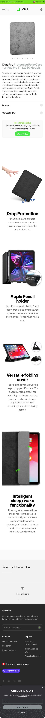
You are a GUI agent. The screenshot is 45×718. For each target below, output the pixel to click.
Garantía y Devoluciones (31, 643)
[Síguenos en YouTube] (19, 681)
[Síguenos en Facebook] (3, 681)
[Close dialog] (42, 687)
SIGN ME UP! (22, 707)
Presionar (6, 646)
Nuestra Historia (9, 641)
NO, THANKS (22, 712)
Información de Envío (31, 650)
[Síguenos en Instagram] (14, 681)
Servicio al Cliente (33, 656)
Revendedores (9, 650)
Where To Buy (22, 134)
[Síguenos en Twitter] (9, 681)
